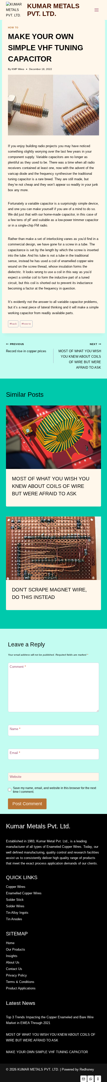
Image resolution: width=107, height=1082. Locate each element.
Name (15, 729)
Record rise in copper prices (26, 348)
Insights (11, 956)
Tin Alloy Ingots (17, 912)
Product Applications (21, 988)
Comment (18, 667)
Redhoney (87, 1069)
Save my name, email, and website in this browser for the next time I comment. (54, 789)
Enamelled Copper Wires (24, 893)
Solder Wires (15, 906)
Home (10, 943)
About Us (12, 962)
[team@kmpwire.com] (83, 1079)
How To (13, 27)
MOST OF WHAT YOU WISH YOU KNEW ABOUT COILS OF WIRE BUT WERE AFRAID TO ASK (79, 356)
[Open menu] (96, 10)
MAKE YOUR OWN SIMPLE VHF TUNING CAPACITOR (47, 1052)
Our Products (15, 949)
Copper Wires (15, 887)
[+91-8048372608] (90, 1079)
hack (13, 323)
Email (15, 753)
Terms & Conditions (20, 982)
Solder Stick (15, 900)
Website (15, 776)
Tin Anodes (14, 919)
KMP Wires (18, 69)
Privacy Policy (16, 975)
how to (26, 323)
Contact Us (14, 969)
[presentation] (53, 437)
